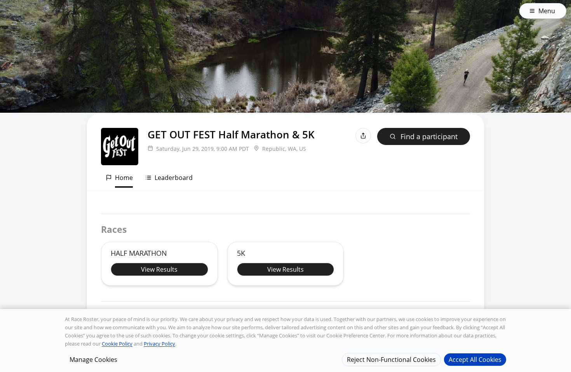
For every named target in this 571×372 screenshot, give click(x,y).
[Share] (363, 135)
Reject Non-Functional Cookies (391, 359)
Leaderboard (174, 177)
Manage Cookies (93, 359)
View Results (159, 269)
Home (124, 177)
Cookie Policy (117, 343)
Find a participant (429, 136)
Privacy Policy (159, 343)
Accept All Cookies (475, 359)
